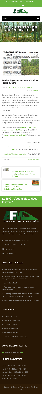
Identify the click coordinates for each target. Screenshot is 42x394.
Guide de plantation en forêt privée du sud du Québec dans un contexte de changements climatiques (21, 295)
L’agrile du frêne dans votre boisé (15, 154)
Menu (5, 18)
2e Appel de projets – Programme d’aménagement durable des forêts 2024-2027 (20, 271)
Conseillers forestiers (11, 324)
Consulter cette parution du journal (14, 135)
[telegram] (3, 353)
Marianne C (36, 90)
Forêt (32, 87)
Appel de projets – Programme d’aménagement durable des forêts (19, 288)
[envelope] (23, 5)
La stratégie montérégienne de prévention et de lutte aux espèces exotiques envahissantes (20, 277)
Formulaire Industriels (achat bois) (15, 337)
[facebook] (19, 5)
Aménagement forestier (21, 36)
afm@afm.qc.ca (28, 1)
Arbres (27, 87)
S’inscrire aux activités (11, 329)
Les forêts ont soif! (10, 283)
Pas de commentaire (33, 159)
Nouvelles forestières (11, 333)
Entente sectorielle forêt (12, 320)
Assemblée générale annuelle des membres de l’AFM (21, 300)
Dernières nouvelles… (11, 316)
